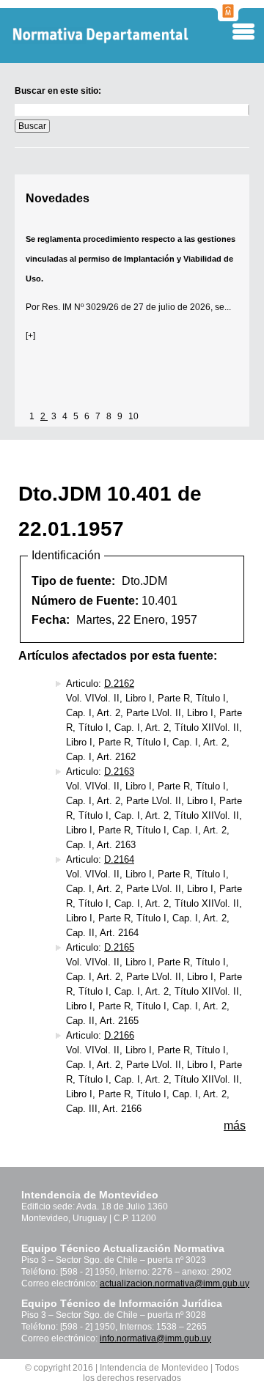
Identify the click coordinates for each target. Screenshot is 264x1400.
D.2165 (119, 947)
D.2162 (119, 683)
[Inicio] (124, 35)
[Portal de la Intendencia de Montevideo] (228, 17)
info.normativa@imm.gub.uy (155, 1338)
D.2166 (119, 1035)
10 (133, 416)
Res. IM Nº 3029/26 (80, 307)
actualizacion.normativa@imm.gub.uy (174, 1283)
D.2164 (119, 859)
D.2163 (119, 771)
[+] (30, 336)
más (235, 1125)
